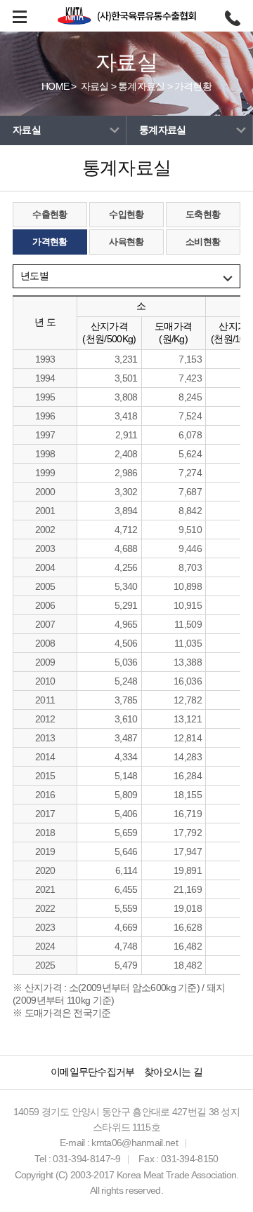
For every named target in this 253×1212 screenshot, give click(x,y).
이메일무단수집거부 (93, 1071)
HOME (55, 86)
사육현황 (126, 241)
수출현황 (49, 214)
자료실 (95, 86)
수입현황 (126, 214)
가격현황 (193, 86)
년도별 (34, 275)
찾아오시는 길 (173, 1071)
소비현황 (203, 241)
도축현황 (203, 214)
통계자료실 (141, 86)
